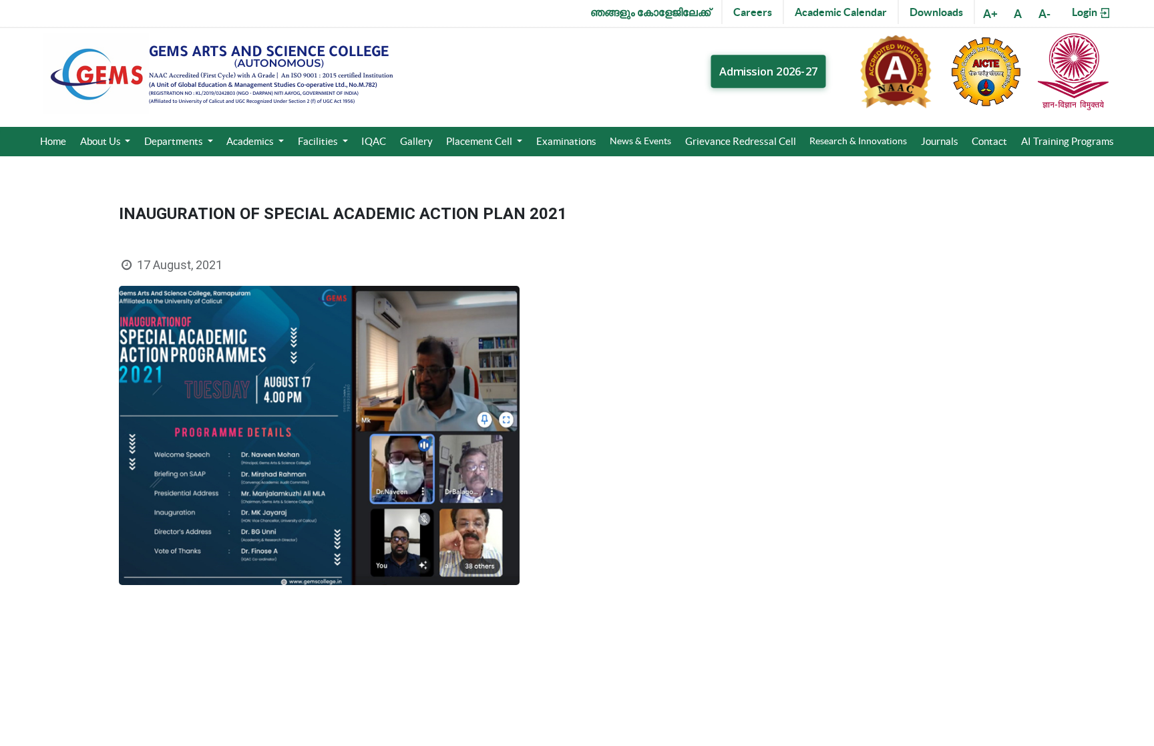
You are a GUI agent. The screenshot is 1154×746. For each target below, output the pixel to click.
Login (1085, 12)
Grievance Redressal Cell (740, 141)
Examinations (566, 141)
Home (53, 141)
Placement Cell (480, 141)
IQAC (373, 141)
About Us (101, 141)
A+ (990, 13)
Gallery (416, 141)
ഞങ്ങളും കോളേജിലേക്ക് (650, 12)
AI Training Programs (1067, 141)
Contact (989, 141)
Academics (251, 141)
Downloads (936, 12)
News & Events (640, 141)
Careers (752, 12)
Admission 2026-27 (768, 71)
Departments (174, 141)
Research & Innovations (858, 141)
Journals (939, 141)
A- (1044, 13)
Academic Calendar (841, 12)
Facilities (319, 141)
